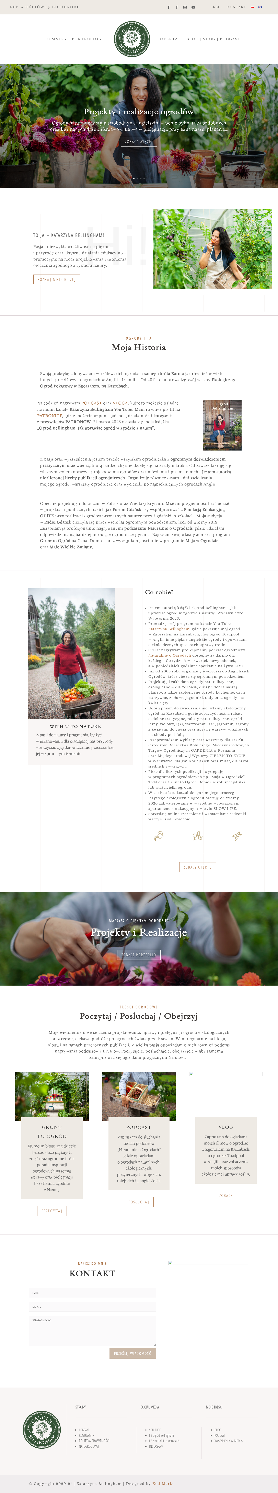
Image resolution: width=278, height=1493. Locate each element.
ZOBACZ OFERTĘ (198, 867)
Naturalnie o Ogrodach (169, 655)
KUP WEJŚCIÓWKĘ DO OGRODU (45, 7)
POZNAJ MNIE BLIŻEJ (57, 279)
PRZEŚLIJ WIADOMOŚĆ (132, 1353)
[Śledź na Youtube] (193, 7)
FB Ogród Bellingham (161, 1435)
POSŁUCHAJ (138, 1202)
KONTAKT (236, 7)
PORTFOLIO (85, 39)
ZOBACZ (226, 1195)
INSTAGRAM (156, 1446)
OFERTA (169, 39)
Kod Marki (163, 1484)
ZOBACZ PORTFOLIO (138, 955)
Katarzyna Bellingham (168, 629)
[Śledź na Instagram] (185, 7)
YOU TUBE (155, 1429)
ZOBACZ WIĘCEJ (139, 144)
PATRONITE (49, 416)
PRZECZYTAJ (52, 1211)
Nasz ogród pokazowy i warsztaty (139, 108)
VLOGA (120, 403)
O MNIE (55, 39)
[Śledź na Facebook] (168, 7)
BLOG (218, 1429)
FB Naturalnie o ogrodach (164, 1440)
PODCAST (91, 403)
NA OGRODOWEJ (89, 1446)
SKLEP (217, 7)
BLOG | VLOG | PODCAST (213, 39)
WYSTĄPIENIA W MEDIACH (230, 1440)
